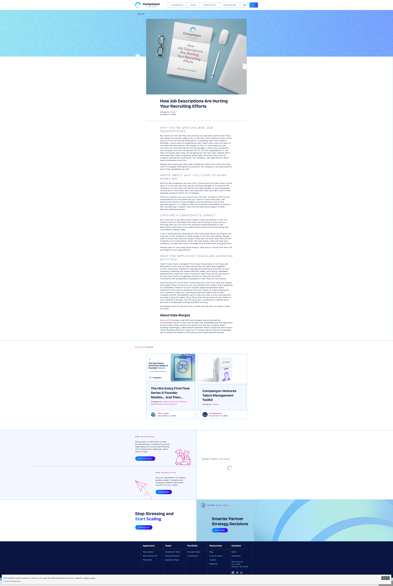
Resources (229, 5)
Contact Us (143, 560)
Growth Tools (145, 458)
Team (193, 5)
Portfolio (209, 5)
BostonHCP (165, 320)
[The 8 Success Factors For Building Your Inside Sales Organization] (137, 56)
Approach (177, 5)
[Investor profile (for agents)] (245, 5)
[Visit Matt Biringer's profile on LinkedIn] (207, 500)
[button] (201, 483)
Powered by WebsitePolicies (12, 581)
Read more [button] (209, 509)
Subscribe (164, 508)
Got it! (385, 578)
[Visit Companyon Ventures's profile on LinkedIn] (205, 515)
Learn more (89, 578)
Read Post (220, 563)
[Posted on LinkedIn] (255, 515)
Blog (141, 14)
